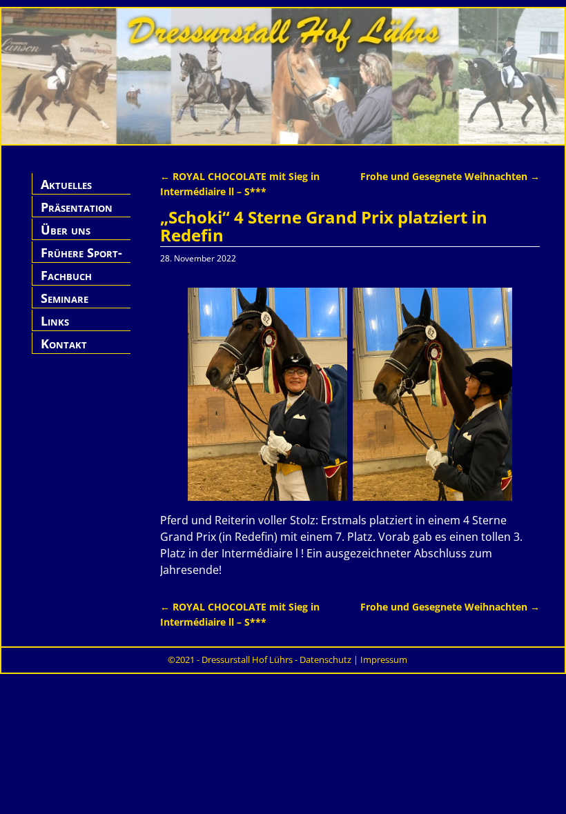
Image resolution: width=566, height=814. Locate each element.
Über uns (65, 229)
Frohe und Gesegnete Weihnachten (450, 176)
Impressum (383, 659)
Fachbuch (66, 275)
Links (55, 320)
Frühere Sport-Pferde (81, 260)
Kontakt (64, 343)
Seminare (64, 298)
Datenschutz (325, 659)
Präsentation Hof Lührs (77, 215)
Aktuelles (66, 184)
